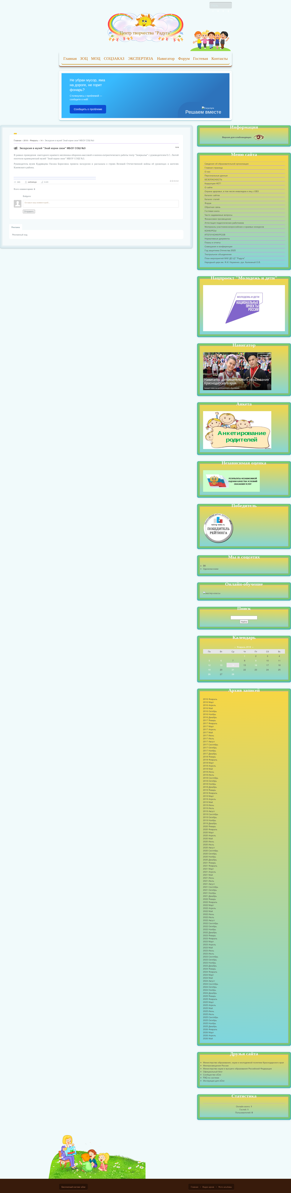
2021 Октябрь (210, 889)
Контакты (219, 58)
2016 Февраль (210, 698)
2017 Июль (208, 738)
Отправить (29, 211)
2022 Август (209, 920)
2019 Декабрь (210, 823)
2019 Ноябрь (209, 820)
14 (41, 140)
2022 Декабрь (210, 932)
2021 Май (208, 874)
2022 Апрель (209, 908)
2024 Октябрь (210, 986)
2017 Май (208, 732)
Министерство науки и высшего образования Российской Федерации (237, 1068)
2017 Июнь (208, 735)
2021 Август (209, 883)
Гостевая (200, 58)
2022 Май (208, 911)
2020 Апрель (209, 835)
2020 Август (209, 847)
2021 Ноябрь (209, 892)
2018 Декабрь (210, 786)
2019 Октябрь (210, 817)
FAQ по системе (211, 1077)
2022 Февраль (210, 901)
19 (209, 669)
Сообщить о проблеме (88, 109)
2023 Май (208, 947)
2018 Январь (209, 756)
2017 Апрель (209, 729)
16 (256, 665)
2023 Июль (208, 953)
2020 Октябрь (210, 853)
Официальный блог (212, 1071)
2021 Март (208, 868)
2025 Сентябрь (210, 1017)
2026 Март (208, 1032)
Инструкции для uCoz (213, 1080)
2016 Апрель (209, 705)
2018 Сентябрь (210, 777)
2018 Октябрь (210, 780)
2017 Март (208, 726)
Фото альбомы (225, 1187)
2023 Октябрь (210, 959)
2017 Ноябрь (209, 750)
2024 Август (209, 980)
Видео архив (208, 1187)
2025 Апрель (209, 1005)
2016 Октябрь (210, 711)
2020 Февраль (210, 829)
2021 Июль (208, 880)
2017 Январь (209, 720)
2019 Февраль (210, 792)
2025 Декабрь (210, 1026)
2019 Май (208, 802)
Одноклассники (210, 568)
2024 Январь (209, 968)
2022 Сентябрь (210, 923)
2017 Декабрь (210, 753)
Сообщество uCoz (212, 1074)
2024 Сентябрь (210, 983)
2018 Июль (208, 774)
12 (209, 665)
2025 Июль (208, 1014)
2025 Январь (209, 995)
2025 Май (208, 1008)
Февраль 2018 (244, 646)
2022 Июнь (208, 914)
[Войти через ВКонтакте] (218, 11)
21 (233, 669)
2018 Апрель (209, 765)
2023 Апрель (209, 944)
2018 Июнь (208, 771)
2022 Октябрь (210, 926)
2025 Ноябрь (209, 1023)
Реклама (15, 227)
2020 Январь (209, 826)
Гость (214, 5)
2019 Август (209, 811)
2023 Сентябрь (210, 956)
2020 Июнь (208, 841)
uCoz (83, 1187)
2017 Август (209, 741)
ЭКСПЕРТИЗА (140, 58)
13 (221, 665)
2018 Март (208, 762)
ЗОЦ (84, 58)
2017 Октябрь (210, 747)
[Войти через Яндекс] (223, 11)
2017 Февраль (210, 723)
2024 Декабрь (210, 992)
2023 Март (208, 941)
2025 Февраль (210, 998)
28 (233, 674)
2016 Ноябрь (209, 714)
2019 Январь (209, 789)
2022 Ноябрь (209, 929)
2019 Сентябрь (210, 814)
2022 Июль (208, 917)
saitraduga (32, 182)
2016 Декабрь (210, 717)
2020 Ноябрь (209, 856)
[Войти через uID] (213, 11)
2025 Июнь (208, 1011)
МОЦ (95, 58)
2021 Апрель (209, 871)
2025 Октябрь (210, 1020)
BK (204, 565)
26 (209, 674)
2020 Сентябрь (210, 850)
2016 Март (208, 702)
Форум (184, 58)
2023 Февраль (210, 938)
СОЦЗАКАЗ (114, 58)
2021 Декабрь (210, 895)
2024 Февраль (210, 971)
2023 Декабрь (210, 965)
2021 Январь (209, 862)
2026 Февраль (210, 1029)
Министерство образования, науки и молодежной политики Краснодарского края (243, 1062)
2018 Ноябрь (209, 783)
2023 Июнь (208, 950)
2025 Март (208, 1001)
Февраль (34, 140)
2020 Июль (208, 844)
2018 (25, 140)
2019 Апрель (209, 798)
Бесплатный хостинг (71, 1187)
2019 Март (208, 795)
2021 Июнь (208, 877)
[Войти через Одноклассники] (228, 11)
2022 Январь (209, 898)
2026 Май (208, 1038)
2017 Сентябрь (210, 744)
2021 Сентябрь (210, 886)
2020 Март (208, 832)
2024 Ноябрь (209, 989)
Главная (70, 58)
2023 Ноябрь (209, 962)
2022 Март (208, 905)
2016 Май (208, 708)
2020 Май (208, 838)
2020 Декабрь (210, 859)
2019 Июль (208, 808)
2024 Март (208, 974)
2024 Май (208, 977)
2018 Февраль (210, 759)
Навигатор (166, 58)
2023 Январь (209, 935)
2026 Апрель (209, 1035)
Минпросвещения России (216, 1065)
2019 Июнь (208, 805)
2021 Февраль (210, 865)
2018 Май (208, 768)
